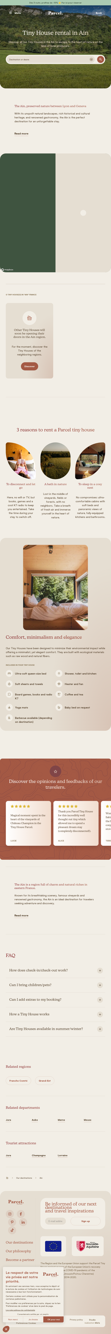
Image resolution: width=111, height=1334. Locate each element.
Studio (92, 1319)
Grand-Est (45, 1080)
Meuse (87, 1119)
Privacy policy (76, 1319)
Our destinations (24, 1178)
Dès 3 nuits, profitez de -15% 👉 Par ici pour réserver (55, 2)
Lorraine (62, 1155)
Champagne (39, 1155)
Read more (21, 133)
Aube (35, 1119)
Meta (97, 1323)
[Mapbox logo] (7, 269)
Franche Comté (18, 1080)
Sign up (85, 1221)
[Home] (55, 13)
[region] (28, 212)
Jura (8, 1119)
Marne (61, 1119)
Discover (29, 366)
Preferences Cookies (26, 1323)
